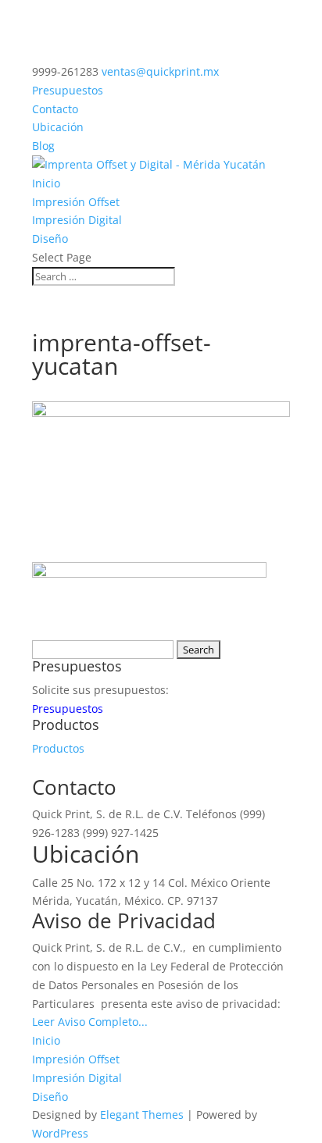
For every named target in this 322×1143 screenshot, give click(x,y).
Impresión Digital (77, 219)
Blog (43, 145)
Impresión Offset (76, 201)
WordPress (60, 1133)
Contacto (55, 108)
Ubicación (58, 126)
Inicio (46, 183)
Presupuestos (67, 90)
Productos (58, 748)
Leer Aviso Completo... (90, 1021)
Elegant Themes (142, 1114)
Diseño (50, 238)
